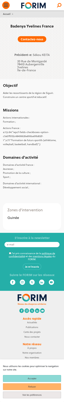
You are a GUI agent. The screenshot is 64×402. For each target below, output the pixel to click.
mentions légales (42, 256)
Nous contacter (32, 336)
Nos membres (32, 357)
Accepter (32, 378)
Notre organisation (32, 352)
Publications (32, 327)
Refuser (32, 386)
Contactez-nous (32, 39)
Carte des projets (32, 332)
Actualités (32, 322)
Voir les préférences (32, 395)
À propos (32, 348)
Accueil (6, 14)
